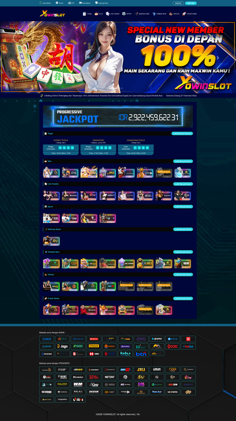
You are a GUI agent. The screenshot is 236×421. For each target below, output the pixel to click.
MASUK (178, 3)
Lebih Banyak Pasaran (182, 133)
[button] (17, 57)
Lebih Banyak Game (183, 161)
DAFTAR (191, 3)
